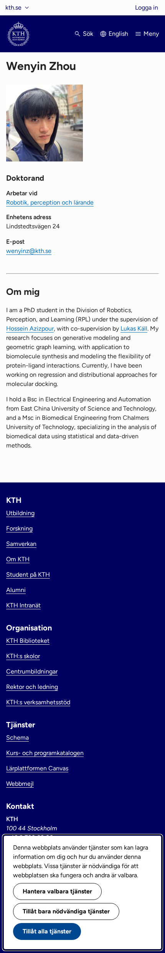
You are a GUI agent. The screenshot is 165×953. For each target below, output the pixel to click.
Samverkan (21, 543)
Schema (17, 737)
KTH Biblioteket (28, 640)
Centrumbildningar (32, 671)
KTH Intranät (23, 605)
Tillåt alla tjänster (47, 931)
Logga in (146, 7)
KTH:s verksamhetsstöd (38, 702)
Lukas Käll (133, 328)
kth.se (13, 7)
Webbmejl (20, 783)
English (118, 33)
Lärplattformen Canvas (37, 768)
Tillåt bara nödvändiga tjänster (66, 911)
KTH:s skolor (23, 656)
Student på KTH (28, 574)
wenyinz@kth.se (28, 250)
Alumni (16, 590)
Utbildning (20, 513)
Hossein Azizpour (30, 328)
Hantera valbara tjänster (57, 891)
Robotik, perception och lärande (50, 202)
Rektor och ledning (32, 686)
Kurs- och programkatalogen (45, 753)
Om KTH (18, 559)
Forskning (19, 528)
